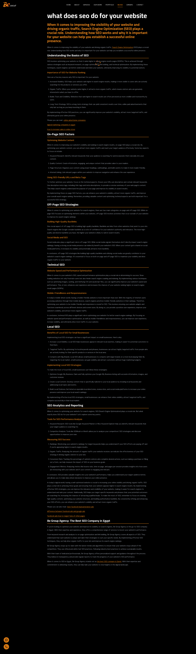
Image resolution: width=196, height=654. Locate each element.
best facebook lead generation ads (80, 506)
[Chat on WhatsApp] (6, 640)
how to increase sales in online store (61, 129)
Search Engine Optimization (122, 47)
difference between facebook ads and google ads (66, 511)
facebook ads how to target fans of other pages (66, 516)
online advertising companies (75, 120)
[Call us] (6, 646)
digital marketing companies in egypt (61, 124)
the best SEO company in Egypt (109, 561)
